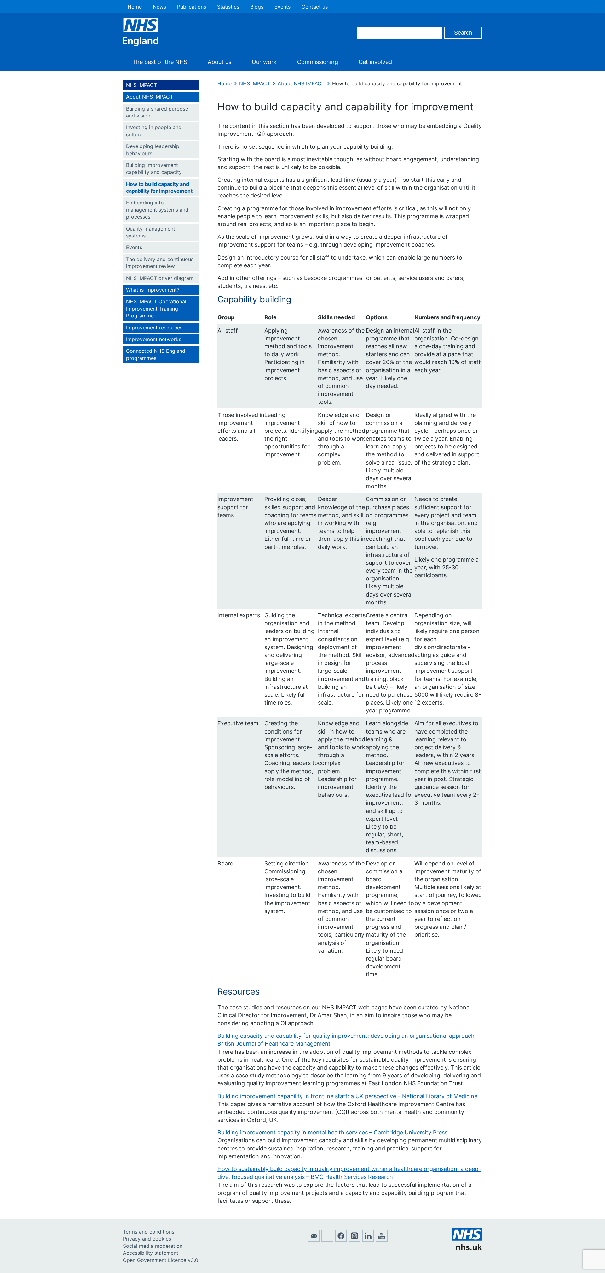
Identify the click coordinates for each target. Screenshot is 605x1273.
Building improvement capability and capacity (154, 168)
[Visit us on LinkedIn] (368, 1240)
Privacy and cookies (147, 1239)
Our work (264, 62)
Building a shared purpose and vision (157, 112)
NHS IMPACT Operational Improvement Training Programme (156, 308)
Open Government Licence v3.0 (160, 1260)
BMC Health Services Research (352, 1176)
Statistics (228, 6)
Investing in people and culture (154, 130)
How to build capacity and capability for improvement (159, 187)
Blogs (256, 6)
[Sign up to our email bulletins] (314, 1240)
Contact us (315, 6)
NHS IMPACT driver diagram (159, 278)
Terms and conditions (148, 1232)
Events (282, 6)
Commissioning (317, 62)
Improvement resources (154, 327)
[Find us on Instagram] (354, 1240)
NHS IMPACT (141, 85)
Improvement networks (153, 339)
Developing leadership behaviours (152, 149)
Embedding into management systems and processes (157, 209)
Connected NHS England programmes (155, 354)
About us (219, 62)
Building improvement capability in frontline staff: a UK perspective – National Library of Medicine (347, 1096)
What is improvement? (152, 290)
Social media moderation (152, 1246)
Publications (191, 6)
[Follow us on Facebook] (341, 1240)
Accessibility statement (150, 1253)
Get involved (375, 62)
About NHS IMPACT (149, 97)
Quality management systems (150, 232)
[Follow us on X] (327, 1240)
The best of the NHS (159, 62)
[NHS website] (467, 1248)
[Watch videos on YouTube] (382, 1240)
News (159, 6)
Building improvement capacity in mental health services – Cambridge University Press (332, 1132)
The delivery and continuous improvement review (159, 262)
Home (135, 6)
